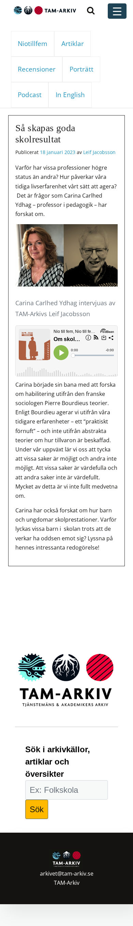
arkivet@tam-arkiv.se (66, 873)
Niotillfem (32, 43)
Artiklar (72, 43)
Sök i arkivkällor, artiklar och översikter (57, 761)
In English (70, 94)
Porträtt (81, 69)
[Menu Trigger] (117, 11)
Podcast (30, 94)
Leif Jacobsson (99, 152)
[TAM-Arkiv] (44, 10)
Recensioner (37, 69)
